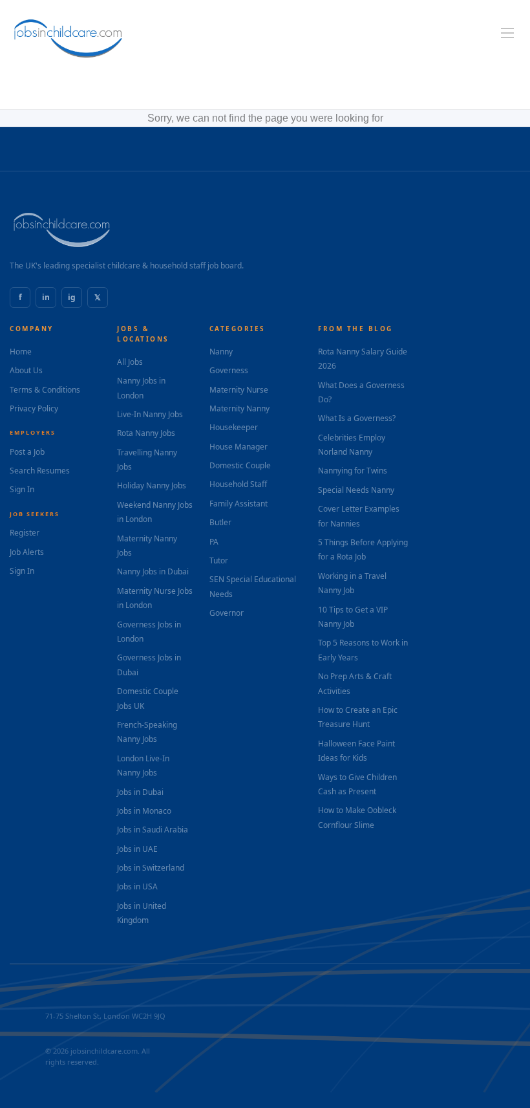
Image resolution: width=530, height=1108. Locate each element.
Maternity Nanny (239, 408)
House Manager (238, 446)
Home (21, 351)
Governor (226, 612)
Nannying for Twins (352, 470)
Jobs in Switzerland (150, 867)
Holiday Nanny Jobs (151, 485)
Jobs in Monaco (144, 810)
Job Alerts (27, 552)
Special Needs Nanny (356, 489)
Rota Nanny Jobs (146, 433)
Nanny (221, 351)
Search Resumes (40, 470)
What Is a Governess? (357, 418)
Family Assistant (238, 503)
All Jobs (130, 361)
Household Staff (238, 484)
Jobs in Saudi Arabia (152, 829)
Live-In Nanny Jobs (150, 414)
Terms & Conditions (45, 389)
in (46, 297)
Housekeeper (233, 427)
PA (213, 541)
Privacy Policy (34, 408)
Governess (228, 370)
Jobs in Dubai (140, 792)
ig (72, 297)
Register (24, 532)
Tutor (218, 560)
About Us (26, 370)
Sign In (22, 489)
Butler (220, 522)
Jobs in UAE (137, 848)
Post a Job (27, 451)
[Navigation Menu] (507, 33)
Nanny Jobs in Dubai (153, 571)
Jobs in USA (137, 886)
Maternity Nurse (238, 389)
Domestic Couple (240, 465)
